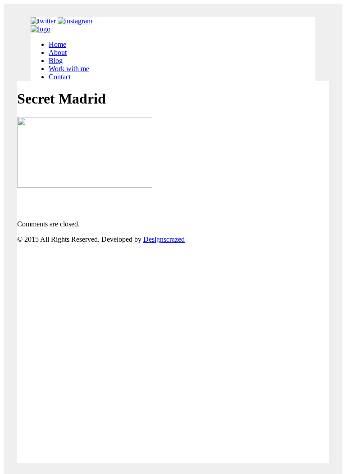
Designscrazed (164, 239)
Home (57, 44)
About (58, 52)
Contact (60, 77)
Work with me (69, 68)
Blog (56, 60)
